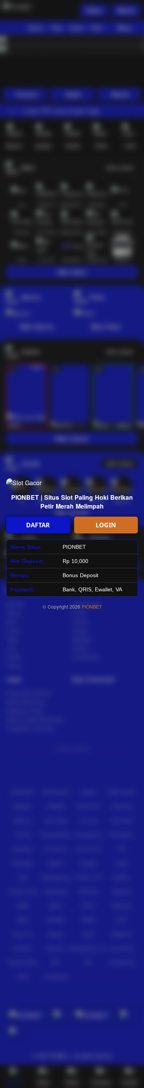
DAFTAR (38, 525)
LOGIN (106, 525)
